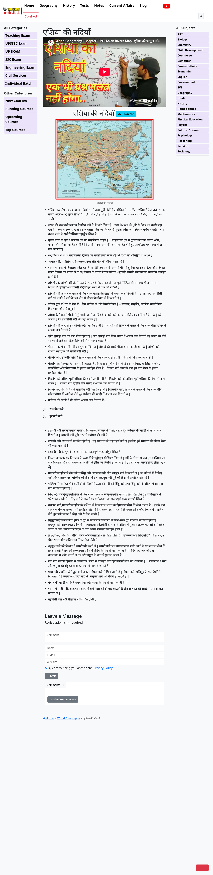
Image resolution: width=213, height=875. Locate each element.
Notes (99, 5)
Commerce (185, 55)
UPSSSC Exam (16, 43)
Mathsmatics (186, 114)
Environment (186, 82)
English (182, 77)
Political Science (188, 130)
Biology (183, 39)
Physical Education (190, 119)
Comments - (55, 685)
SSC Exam (13, 59)
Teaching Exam (17, 35)
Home (29, 5)
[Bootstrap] (12, 11)
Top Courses (15, 129)
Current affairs (187, 66)
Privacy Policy (103, 668)
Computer (184, 61)
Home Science (187, 109)
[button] (202, 868)
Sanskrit (183, 146)
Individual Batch (18, 83)
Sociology (184, 151)
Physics (182, 125)
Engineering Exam (20, 67)
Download (127, 114)
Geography (48, 5)
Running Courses (19, 108)
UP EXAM (12, 51)
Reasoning (185, 141)
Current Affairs (121, 5)
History (69, 5)
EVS (180, 87)
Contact (30, 16)
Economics (185, 71)
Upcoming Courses (13, 119)
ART (180, 34)
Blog (143, 5)
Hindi (181, 98)
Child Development (190, 50)
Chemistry (184, 45)
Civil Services (16, 75)
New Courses (16, 100)
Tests (84, 5)
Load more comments (63, 699)
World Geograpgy (68, 718)
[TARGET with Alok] (166, 6)
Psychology (185, 135)
